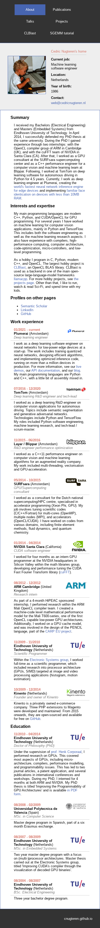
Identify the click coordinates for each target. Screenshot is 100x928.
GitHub (26, 314)
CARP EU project (58, 631)
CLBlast (30, 33)
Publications (62, 10)
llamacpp (20, 279)
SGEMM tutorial (62, 33)
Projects (62, 21)
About (30, 10)
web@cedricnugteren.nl (68, 103)
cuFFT (65, 572)
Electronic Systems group (49, 660)
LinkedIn (27, 310)
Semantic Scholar (34, 306)
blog (77, 370)
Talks (30, 21)
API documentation (45, 370)
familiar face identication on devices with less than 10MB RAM (49, 194)
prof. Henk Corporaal (66, 752)
